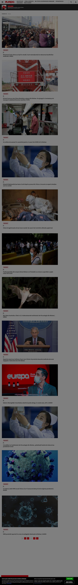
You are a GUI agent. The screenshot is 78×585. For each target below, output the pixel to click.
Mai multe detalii (9, 583)
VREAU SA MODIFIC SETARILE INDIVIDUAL (69, 582)
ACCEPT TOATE (69, 578)
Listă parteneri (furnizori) (37, 583)
